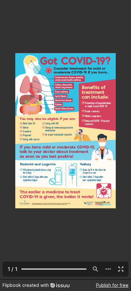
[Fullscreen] (120, 269)
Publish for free (112, 285)
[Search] (95, 269)
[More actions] (108, 269)
